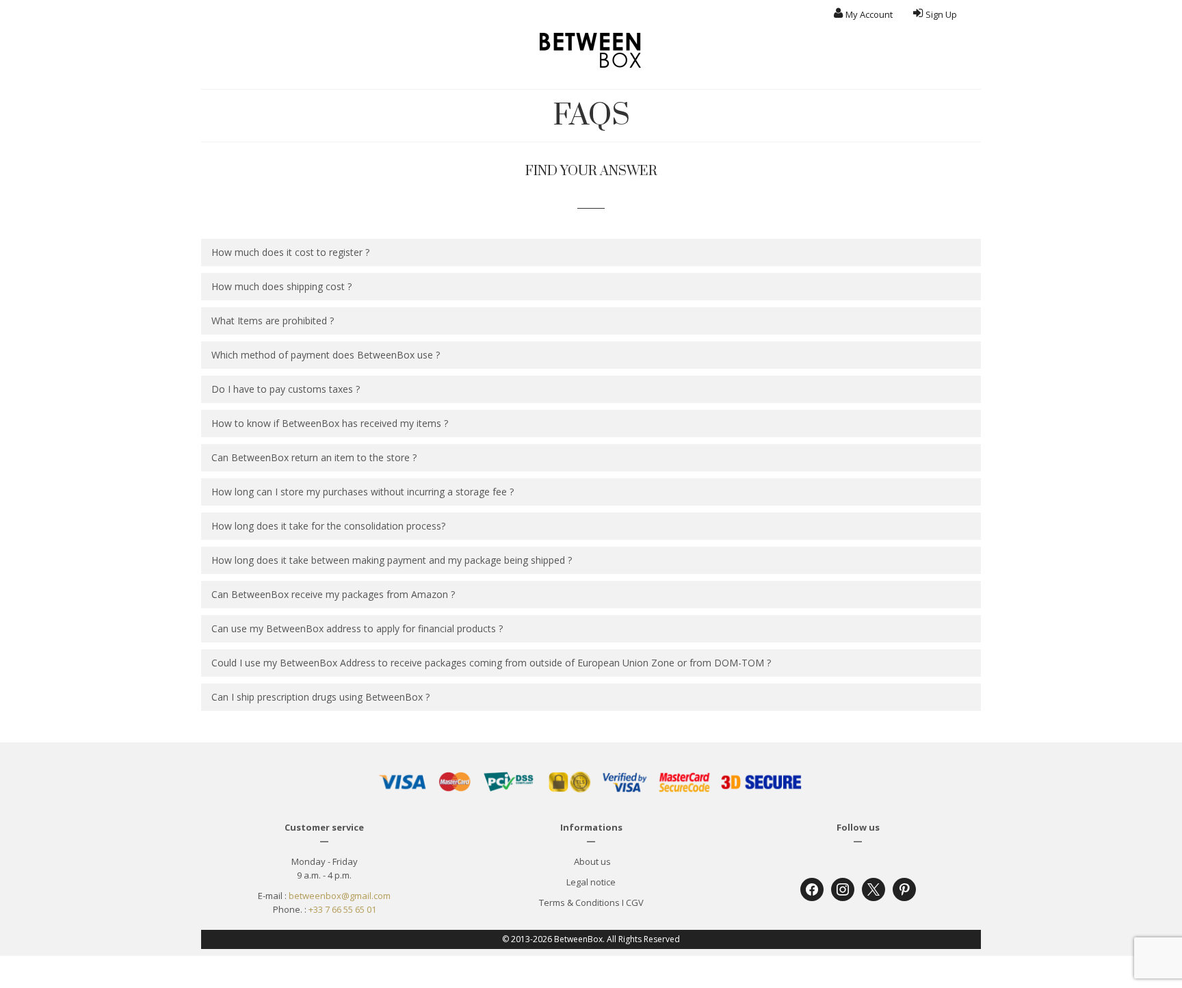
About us (591, 861)
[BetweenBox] (591, 50)
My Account (869, 14)
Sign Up (941, 14)
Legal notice (591, 882)
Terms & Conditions (579, 902)
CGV (635, 902)
